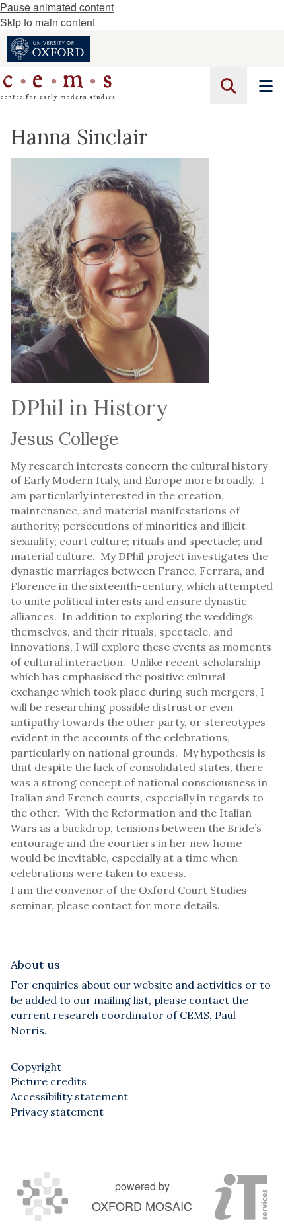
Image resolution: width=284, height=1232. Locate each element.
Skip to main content (47, 22)
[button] (228, 85)
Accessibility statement (69, 1096)
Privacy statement (57, 1111)
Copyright (36, 1066)
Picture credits (49, 1081)
